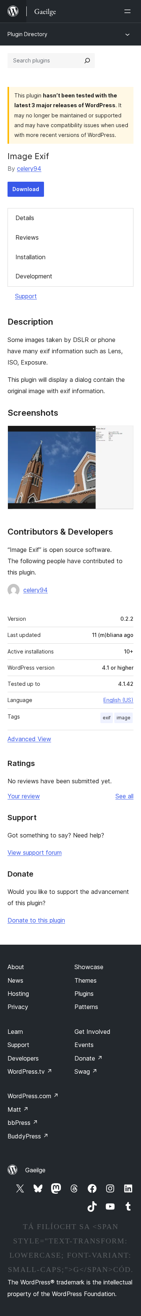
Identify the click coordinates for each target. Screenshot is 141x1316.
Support (26, 296)
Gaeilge (35, 1170)
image (123, 717)
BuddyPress (28, 1136)
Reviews (27, 237)
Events (84, 1045)
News (15, 980)
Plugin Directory (27, 34)
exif (107, 717)
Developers (23, 1058)
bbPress (23, 1122)
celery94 (29, 168)
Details (24, 218)
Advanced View (29, 739)
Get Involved (92, 1031)
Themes (85, 980)
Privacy (18, 1007)
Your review (24, 796)
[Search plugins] (87, 60)
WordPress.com (33, 1096)
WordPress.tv (30, 1071)
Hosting (18, 993)
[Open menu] (129, 11)
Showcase (88, 967)
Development (33, 276)
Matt (18, 1109)
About (16, 967)
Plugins (84, 993)
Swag (85, 1071)
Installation (30, 257)
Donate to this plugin (36, 920)
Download (25, 189)
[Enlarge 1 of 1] (123, 435)
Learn (15, 1031)
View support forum (35, 852)
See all (124, 796)
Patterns (86, 1007)
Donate (88, 1058)
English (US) (118, 700)
